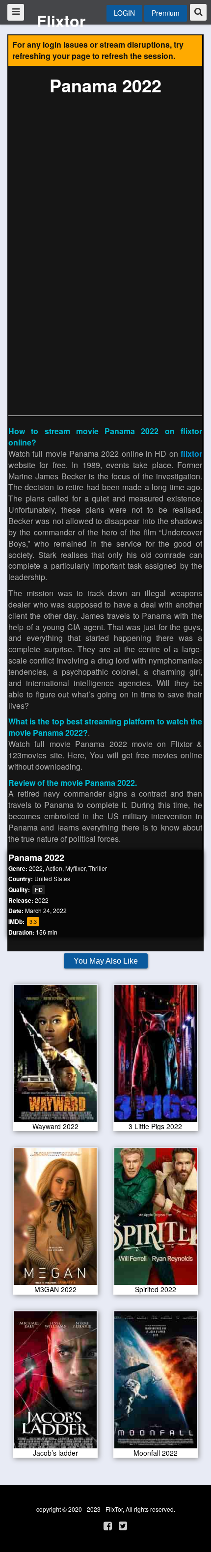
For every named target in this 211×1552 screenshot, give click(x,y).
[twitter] (123, 1525)
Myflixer (75, 868)
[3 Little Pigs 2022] (155, 1056)
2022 (36, 868)
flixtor (191, 453)
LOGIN (124, 13)
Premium (166, 13)
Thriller (97, 868)
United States (52, 878)
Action (54, 868)
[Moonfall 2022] (155, 1383)
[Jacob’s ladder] (55, 1383)
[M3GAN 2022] (55, 1219)
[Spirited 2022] (155, 1219)
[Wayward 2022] (55, 1056)
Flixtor (61, 20)
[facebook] (108, 1525)
